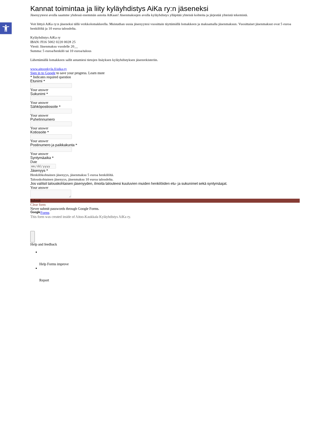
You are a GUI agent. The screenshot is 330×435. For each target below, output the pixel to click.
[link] (6, 28)
